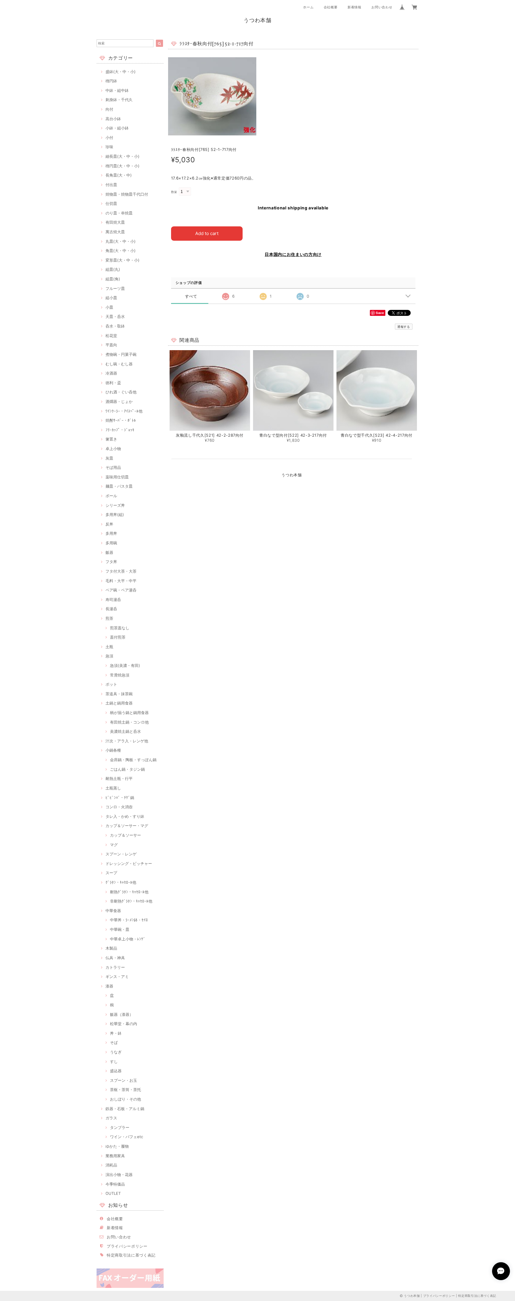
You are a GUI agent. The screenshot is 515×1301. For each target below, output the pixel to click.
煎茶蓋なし (119, 627)
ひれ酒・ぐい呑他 (121, 392)
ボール (111, 495)
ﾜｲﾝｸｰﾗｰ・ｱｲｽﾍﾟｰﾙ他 (124, 411)
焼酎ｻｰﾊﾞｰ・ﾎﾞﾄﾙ (121, 420)
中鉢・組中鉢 (117, 90)
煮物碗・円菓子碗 (121, 354)
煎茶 (109, 618)
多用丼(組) (115, 514)
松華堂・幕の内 (123, 1023)
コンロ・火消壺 (119, 806)
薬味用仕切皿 (117, 477)
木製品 (111, 948)
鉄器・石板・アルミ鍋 (125, 1108)
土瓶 (109, 646)
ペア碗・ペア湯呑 (121, 590)
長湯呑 (111, 608)
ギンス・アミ (117, 976)
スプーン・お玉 (123, 1080)
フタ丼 (111, 561)
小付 (109, 137)
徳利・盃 (113, 382)
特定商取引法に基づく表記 (131, 1255)
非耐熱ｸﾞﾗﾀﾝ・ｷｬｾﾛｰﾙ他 (131, 901)
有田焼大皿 (115, 222)
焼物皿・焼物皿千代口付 (127, 194)
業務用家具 (115, 1155)
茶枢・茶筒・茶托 (125, 1089)
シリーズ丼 (115, 505)
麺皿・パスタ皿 (119, 486)
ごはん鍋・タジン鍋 (127, 769)
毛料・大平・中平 (121, 580)
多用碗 (111, 542)
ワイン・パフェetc (126, 1136)
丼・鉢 (116, 1033)
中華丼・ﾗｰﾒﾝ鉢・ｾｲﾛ (129, 919)
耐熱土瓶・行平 (119, 778)
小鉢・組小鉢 (117, 128)
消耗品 (111, 1165)
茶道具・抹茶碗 (119, 693)
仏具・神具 (115, 957)
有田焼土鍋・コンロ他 (129, 722)
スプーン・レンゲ (121, 854)
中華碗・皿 (119, 929)
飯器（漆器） (121, 1014)
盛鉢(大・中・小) (121, 71)
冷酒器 (111, 373)
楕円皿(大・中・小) (122, 165)
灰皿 (109, 458)
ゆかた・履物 (117, 1146)
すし (114, 1061)
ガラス (111, 1117)
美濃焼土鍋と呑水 (125, 731)
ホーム (308, 7)
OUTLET (113, 1193)
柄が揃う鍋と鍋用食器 (129, 712)
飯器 (109, 552)
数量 (174, 192)
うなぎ (116, 1052)
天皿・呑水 (115, 316)
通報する (403, 326)
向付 (109, 109)
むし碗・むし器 (119, 363)
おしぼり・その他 (125, 1099)
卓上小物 (113, 448)
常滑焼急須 (119, 675)
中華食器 (113, 910)
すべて (191, 296)
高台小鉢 (113, 118)
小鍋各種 (113, 750)
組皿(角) (113, 278)
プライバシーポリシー (127, 1246)
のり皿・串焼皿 (119, 213)
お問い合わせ (381, 7)
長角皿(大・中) (119, 175)
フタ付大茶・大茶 (121, 571)
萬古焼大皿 (115, 231)
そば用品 (113, 467)
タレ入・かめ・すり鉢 (125, 816)
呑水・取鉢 (115, 326)
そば (114, 1042)
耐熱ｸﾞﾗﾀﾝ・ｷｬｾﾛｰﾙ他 (129, 891)
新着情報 (355, 7)
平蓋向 (111, 344)
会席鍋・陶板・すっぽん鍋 (133, 759)
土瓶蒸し (113, 788)
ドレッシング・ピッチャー (129, 863)
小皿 (109, 307)
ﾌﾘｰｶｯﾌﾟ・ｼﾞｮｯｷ (120, 429)
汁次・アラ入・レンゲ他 (127, 740)
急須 (109, 655)
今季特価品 (115, 1184)
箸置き (111, 439)
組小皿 (111, 297)
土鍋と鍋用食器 (119, 703)
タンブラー (119, 1127)
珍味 (109, 146)
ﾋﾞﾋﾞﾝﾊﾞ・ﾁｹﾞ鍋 (120, 797)
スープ (111, 872)
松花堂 (111, 335)
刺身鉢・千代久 (119, 99)
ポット (111, 684)
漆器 (109, 986)
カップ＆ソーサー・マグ (127, 825)
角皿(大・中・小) (121, 250)
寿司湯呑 (113, 599)
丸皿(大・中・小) (121, 241)
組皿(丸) (113, 269)
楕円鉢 (111, 80)
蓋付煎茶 (117, 637)
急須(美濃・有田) (125, 665)
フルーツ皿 (115, 288)
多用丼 (111, 533)
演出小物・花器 (119, 1174)
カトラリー (115, 967)
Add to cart (206, 233)
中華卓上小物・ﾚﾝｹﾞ (127, 939)
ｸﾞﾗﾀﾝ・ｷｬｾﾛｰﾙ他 (121, 882)
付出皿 (111, 184)
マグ (114, 844)
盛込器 (116, 1070)
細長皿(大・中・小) (122, 156)
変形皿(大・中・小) (122, 260)
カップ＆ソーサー (125, 835)
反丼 (109, 524)
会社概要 (331, 7)
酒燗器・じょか (119, 401)
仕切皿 (111, 203)
